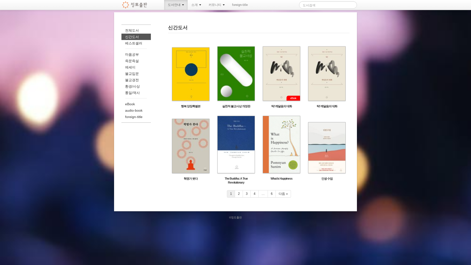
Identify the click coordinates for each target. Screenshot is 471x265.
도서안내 (175, 5)
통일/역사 (132, 93)
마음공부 (132, 54)
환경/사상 (132, 86)
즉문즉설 (132, 61)
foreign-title (240, 5)
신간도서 (132, 37)
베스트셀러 (133, 43)
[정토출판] (134, 5)
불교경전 (132, 80)
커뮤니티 (215, 5)
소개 (195, 5)
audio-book (134, 110)
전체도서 (132, 30)
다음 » (283, 194)
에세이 (130, 67)
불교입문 (132, 74)
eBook (130, 104)
